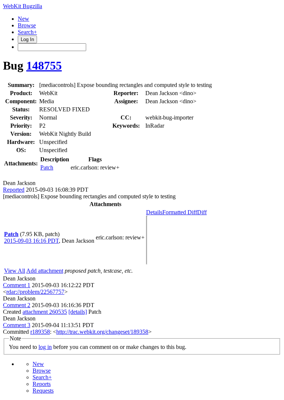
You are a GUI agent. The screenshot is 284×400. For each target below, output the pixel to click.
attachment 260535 (45, 312)
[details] (77, 312)
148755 (44, 65)
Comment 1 (16, 285)
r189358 (40, 332)
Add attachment (44, 271)
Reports (42, 384)
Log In (27, 39)
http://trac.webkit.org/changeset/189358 (102, 332)
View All (14, 271)
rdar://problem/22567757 (35, 292)
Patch (46, 167)
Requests (43, 390)
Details (154, 212)
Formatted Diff (179, 212)
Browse (27, 25)
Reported (13, 189)
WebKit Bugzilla (22, 6)
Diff (202, 212)
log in (45, 347)
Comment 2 (16, 305)
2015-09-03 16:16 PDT (31, 241)
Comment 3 (16, 325)
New (23, 19)
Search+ (27, 32)
